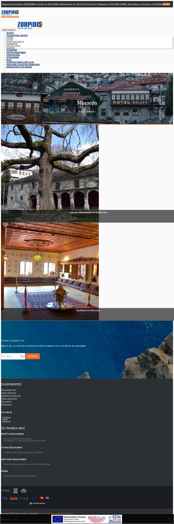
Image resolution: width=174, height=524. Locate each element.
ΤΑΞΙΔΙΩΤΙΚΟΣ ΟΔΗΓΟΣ (17, 35)
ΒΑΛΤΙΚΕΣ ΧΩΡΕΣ (13, 46)
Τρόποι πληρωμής (8, 393)
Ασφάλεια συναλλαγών (11, 396)
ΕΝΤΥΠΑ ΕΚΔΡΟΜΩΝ (16, 52)
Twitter (5, 419)
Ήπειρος (91, 111)
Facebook (6, 417)
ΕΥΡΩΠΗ (9, 40)
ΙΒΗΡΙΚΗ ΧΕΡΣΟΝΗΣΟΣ (15, 42)
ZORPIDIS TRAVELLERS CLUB (20, 62)
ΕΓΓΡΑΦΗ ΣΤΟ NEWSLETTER (12, 341)
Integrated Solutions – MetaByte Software (56, 514)
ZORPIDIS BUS (13, 55)
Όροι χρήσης (6, 402)
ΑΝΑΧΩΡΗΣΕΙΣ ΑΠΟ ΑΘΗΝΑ (19, 67)
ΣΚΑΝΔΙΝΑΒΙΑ (12, 44)
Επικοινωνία (6, 405)
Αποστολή (32, 356)
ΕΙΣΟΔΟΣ (166, 4)
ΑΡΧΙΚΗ (10, 33)
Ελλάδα (81, 111)
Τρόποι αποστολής (9, 399)
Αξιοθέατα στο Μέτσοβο (88, 310)
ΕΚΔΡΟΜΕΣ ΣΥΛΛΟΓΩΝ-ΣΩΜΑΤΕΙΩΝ (23, 64)
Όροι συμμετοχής (8, 390)
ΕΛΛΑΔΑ (9, 38)
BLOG (8, 60)
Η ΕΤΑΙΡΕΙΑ (11, 50)
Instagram (6, 421)
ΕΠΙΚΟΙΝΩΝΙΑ (12, 57)
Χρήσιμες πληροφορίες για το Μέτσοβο (88, 212)
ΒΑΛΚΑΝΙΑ (10, 48)
